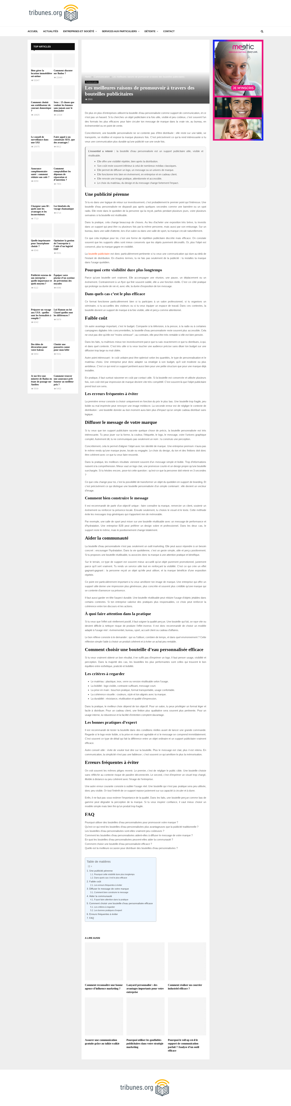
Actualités (50, 31)
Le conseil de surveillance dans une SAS (39, 140)
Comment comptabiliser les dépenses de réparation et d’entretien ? (62, 174)
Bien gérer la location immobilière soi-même (41, 73)
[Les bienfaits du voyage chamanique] (64, 196)
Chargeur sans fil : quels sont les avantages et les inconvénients (40, 210)
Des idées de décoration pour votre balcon (39, 347)
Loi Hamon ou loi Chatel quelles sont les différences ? (63, 312)
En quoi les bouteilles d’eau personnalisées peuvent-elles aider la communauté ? (129, 839)
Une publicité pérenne (101, 871)
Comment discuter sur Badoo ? (63, 72)
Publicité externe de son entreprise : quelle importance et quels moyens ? (41, 279)
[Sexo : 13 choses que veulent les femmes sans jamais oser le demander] (64, 92)
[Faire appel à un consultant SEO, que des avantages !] (64, 127)
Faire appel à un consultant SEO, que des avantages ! (64, 140)
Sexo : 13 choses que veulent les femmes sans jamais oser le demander (64, 106)
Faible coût (95, 881)
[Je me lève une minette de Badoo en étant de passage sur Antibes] (41, 366)
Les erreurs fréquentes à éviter (108, 885)
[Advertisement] (53, 447)
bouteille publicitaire (99, 253)
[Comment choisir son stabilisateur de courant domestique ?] (41, 92)
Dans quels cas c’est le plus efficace (110, 878)
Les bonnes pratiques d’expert (108, 910)
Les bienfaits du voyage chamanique (64, 207)
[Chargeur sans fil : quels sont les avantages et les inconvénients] (41, 196)
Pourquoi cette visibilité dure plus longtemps (114, 874)
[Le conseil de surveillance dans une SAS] (41, 127)
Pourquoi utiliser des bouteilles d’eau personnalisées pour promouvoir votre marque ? (131, 822)
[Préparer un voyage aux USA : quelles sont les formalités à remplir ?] (41, 300)
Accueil (33, 31)
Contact (169, 31)
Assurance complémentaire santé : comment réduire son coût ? (40, 172)
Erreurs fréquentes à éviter (103, 914)
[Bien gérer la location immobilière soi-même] (41, 60)
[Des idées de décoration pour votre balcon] (41, 334)
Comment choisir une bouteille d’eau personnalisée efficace (121, 903)
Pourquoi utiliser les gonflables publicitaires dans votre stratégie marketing (144, 1043)
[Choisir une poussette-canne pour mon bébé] (64, 334)
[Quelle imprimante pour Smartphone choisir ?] (41, 230)
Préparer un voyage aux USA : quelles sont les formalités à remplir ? (41, 313)
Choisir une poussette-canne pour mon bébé (62, 347)
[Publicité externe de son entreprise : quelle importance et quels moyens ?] (41, 265)
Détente (149, 31)
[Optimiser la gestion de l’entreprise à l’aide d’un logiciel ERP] (64, 230)
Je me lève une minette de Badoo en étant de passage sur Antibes (41, 380)
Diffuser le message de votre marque (109, 889)
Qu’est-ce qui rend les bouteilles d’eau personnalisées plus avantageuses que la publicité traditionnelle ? (141, 826)
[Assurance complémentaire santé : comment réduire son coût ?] (41, 158)
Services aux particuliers (119, 31)
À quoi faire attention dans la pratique (111, 899)
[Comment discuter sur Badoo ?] (64, 60)
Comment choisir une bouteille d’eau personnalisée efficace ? (118, 843)
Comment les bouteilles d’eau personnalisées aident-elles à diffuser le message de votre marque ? (139, 835)
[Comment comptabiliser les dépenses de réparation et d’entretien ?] (64, 158)
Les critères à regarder (104, 907)
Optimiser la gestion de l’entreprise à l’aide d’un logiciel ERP (64, 244)
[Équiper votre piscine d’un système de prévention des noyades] (64, 265)
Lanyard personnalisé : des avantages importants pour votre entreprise (145, 988)
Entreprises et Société (78, 31)
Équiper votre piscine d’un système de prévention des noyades (64, 279)
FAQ (91, 918)
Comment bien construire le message (111, 892)
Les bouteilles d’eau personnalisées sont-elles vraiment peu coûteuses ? (124, 831)
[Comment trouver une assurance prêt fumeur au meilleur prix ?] (64, 366)
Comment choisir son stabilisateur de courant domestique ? (41, 106)
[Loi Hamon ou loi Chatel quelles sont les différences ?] (64, 300)
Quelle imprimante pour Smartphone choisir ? (40, 243)
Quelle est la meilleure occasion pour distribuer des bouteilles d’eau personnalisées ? (131, 848)
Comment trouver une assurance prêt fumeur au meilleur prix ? (64, 380)
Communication (92, 82)
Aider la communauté (100, 896)
